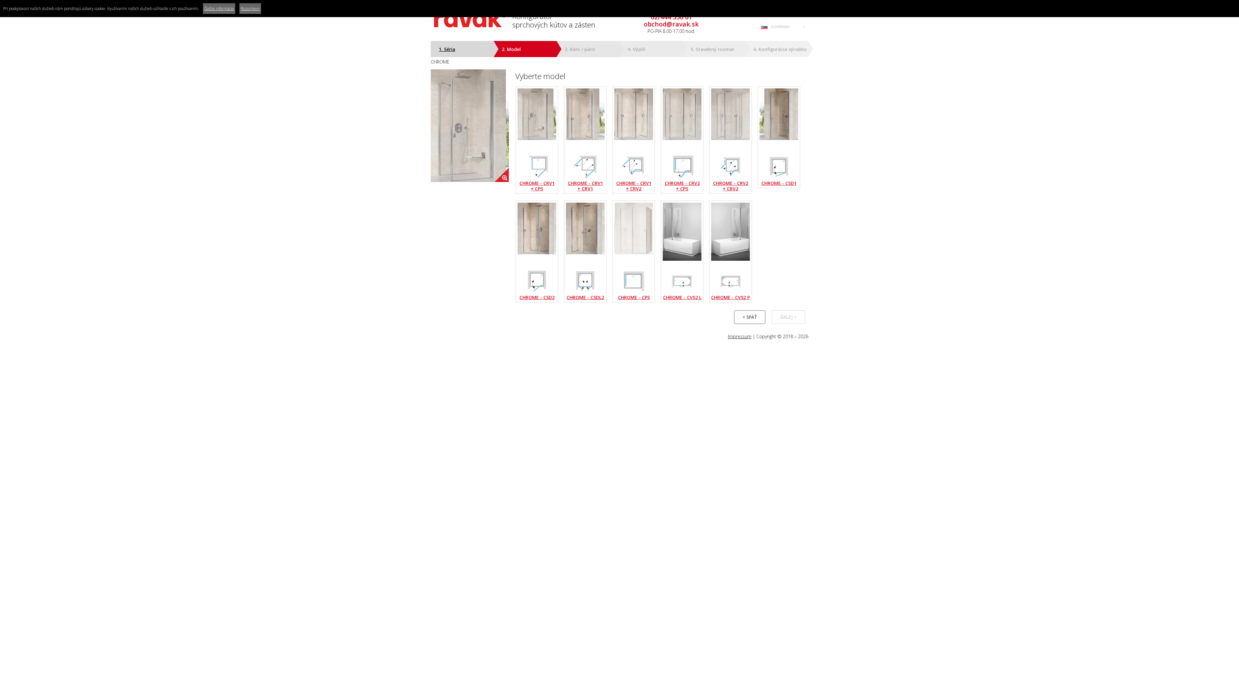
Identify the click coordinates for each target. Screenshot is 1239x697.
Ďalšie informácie (219, 8)
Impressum (739, 336)
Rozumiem (250, 8)
